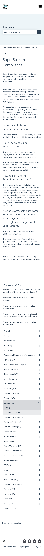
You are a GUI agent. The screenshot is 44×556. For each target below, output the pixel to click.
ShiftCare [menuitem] (8, 498)
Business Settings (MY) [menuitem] (13, 484)
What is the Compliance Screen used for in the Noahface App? (19, 307)
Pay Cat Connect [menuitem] (11, 508)
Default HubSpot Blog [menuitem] (11, 523)
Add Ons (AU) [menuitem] (9, 350)
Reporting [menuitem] (8, 345)
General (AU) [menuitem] (9, 403)
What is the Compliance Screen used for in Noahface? (18, 299)
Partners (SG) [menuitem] (9, 474)
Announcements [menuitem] (13, 412)
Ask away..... (10, 27)
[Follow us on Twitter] (39, 541)
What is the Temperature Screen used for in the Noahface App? (20, 323)
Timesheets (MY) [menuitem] (11, 374)
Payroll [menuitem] (7, 331)
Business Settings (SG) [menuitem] (13, 417)
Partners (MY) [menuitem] (10, 494)
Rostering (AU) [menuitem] (10, 431)
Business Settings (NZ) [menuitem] (13, 422)
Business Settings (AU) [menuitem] (13, 450)
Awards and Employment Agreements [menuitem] (20, 355)
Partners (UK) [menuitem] (9, 489)
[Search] (39, 32)
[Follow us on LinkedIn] (24, 541)
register (6, 200)
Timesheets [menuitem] (9, 441)
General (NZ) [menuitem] (9, 398)
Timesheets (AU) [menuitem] (11, 369)
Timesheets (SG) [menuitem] (11, 460)
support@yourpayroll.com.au (28, 259)
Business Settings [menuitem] (11, 393)
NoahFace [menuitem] (8, 336)
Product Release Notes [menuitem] (13, 455)
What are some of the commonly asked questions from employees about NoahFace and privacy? (21, 315)
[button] (39, 331)
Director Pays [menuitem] (9, 384)
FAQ (4, 53)
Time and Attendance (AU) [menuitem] (15, 364)
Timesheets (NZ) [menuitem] (11, 479)
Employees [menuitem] (8, 503)
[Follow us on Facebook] (29, 541)
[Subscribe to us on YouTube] (34, 541)
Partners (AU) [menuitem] (9, 360)
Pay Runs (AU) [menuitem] (10, 388)
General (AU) (29, 48)
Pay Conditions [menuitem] (10, 436)
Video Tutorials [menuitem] (10, 379)
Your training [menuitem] (9, 340)
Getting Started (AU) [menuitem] (12, 427)
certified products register (30, 137)
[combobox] (20, 32)
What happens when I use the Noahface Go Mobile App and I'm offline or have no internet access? (21, 291)
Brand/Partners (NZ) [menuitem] (12, 446)
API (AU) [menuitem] (7, 465)
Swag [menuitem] (6, 470)
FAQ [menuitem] (8, 407)
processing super (30, 200)
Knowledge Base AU (11, 48)
